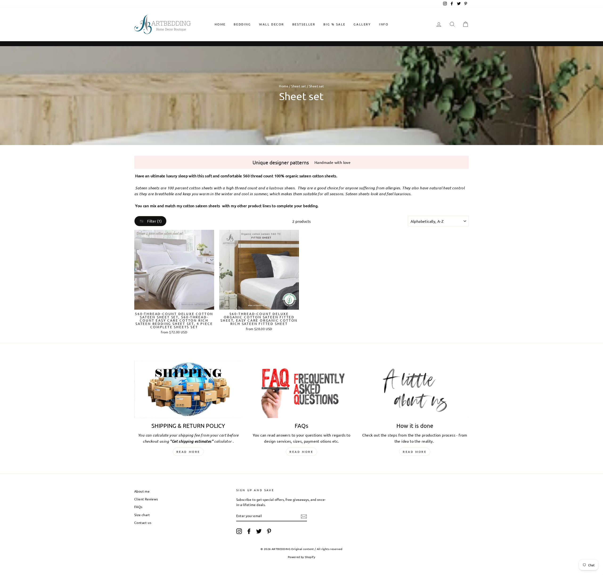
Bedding (242, 24)
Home (220, 24)
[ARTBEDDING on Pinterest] (269, 531)
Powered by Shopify (301, 557)
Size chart (142, 515)
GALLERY (362, 24)
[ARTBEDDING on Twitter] (259, 531)
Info (383, 24)
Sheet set (298, 86)
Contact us (142, 522)
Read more (188, 452)
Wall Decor (271, 24)
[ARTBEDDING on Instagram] (239, 531)
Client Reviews (146, 499)
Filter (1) (154, 221)
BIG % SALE (334, 24)
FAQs (138, 507)
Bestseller (303, 24)
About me (142, 491)
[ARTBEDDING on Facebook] (249, 531)
